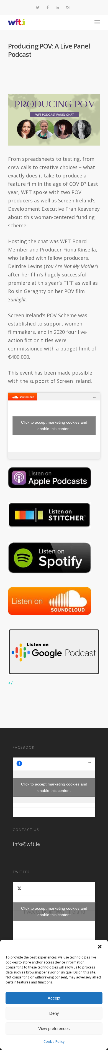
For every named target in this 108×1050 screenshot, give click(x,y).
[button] (99, 946)
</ (10, 683)
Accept (54, 998)
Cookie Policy (54, 1041)
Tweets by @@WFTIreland (54, 911)
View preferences (54, 1028)
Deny (54, 1013)
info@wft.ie (26, 844)
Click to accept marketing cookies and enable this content (54, 425)
